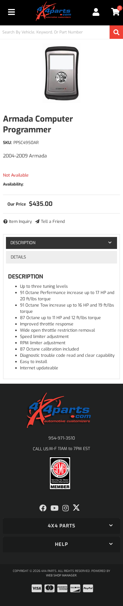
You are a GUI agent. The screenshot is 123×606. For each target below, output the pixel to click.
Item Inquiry (20, 221)
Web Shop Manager (61, 575)
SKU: (7, 143)
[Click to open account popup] (96, 12)
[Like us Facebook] (43, 508)
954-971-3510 (61, 438)
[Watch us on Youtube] (54, 508)
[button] (61, 32)
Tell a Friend (53, 221)
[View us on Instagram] (65, 508)
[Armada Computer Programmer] (61, 73)
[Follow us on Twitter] (76, 507)
